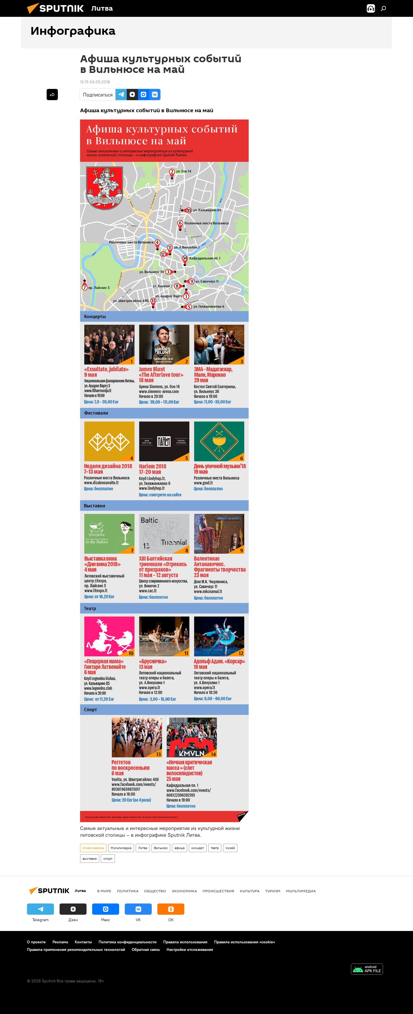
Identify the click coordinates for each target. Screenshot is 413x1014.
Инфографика (93, 848)
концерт (197, 848)
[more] (52, 94)
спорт (107, 858)
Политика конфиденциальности (127, 941)
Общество (155, 890)
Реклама (60, 941)
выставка (90, 858)
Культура (250, 890)
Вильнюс (161, 848)
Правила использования (185, 941)
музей (230, 848)
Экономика (184, 890)
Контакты (83, 941)
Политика (128, 890)
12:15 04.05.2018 (95, 81)
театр (215, 848)
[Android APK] (367, 970)
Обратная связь (146, 949)
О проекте (36, 941)
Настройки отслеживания (190, 949)
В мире (104, 890)
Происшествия (218, 890)
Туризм (272, 890)
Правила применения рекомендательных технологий (76, 949)
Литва (142, 848)
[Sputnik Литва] (57, 15)
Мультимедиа (121, 848)
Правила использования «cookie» (244, 941)
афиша (179, 848)
